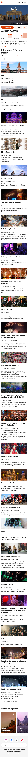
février (17, 55)
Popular (4, 55)
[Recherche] (19, 2)
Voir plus (3, 46)
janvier (11, 55)
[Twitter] (17, 740)
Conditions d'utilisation (14, 754)
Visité (19, 27)
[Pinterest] (22, 740)
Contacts (12, 749)
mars (22, 55)
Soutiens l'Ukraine (20, 749)
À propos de (6, 749)
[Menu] (24, 2)
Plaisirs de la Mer (11, 59)
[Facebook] (11, 740)
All (3, 59)
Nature (20, 59)
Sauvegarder (8, 27)
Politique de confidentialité (14, 751)
